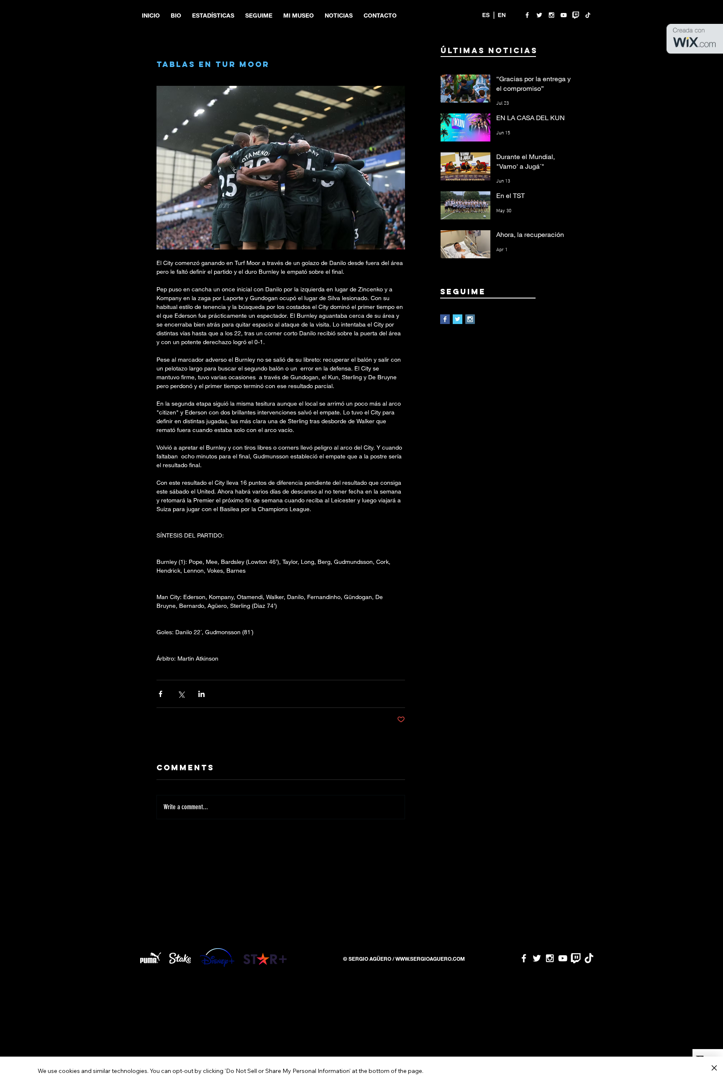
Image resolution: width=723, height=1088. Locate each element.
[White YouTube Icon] (563, 15)
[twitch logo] (575, 15)
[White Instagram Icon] (551, 15)
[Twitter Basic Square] (457, 319)
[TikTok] (588, 15)
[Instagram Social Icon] (470, 319)
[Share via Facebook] (160, 694)
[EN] (501, 15)
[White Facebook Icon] (527, 15)
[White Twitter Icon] (539, 15)
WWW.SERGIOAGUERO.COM (430, 958)
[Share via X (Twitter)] (181, 694)
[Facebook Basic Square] (445, 319)
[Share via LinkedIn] (201, 694)
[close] (714, 1068)
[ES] (486, 15)
